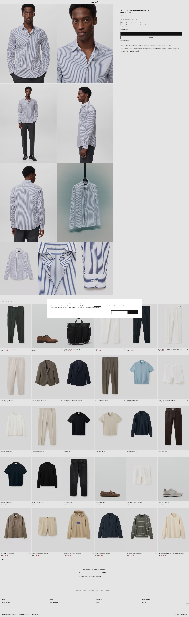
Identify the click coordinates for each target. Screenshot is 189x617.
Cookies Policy (97, 307)
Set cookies (107, 312)
